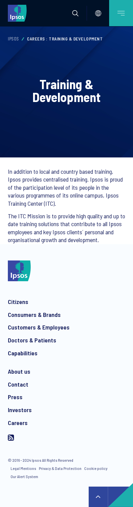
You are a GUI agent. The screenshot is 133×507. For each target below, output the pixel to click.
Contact (18, 384)
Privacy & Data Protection (60, 468)
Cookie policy (95, 468)
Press (15, 397)
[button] (75, 13)
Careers (18, 422)
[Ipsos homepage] (19, 12)
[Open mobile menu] (121, 13)
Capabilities (23, 353)
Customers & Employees (39, 327)
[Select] (98, 13)
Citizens (18, 301)
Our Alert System (24, 476)
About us (19, 371)
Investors (20, 409)
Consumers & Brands (34, 314)
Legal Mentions (23, 468)
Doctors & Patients (32, 340)
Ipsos (13, 38)
